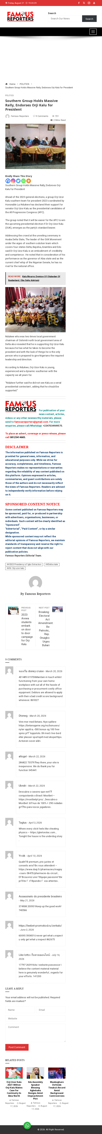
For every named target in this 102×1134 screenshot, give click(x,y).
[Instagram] (13, 181)
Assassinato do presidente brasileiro (40, 896)
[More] (28, 181)
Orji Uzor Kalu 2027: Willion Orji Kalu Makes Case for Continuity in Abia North (14, 1089)
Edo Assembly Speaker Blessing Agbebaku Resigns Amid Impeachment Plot (35, 1090)
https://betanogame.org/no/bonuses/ (39, 725)
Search (52, 13)
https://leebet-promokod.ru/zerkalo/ (40, 925)
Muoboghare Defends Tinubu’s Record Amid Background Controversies (56, 1089)
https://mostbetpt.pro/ (31, 799)
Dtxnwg (23, 715)
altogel (23, 756)
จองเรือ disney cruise (31, 671)
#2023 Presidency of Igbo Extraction (24, 564)
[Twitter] (18, 181)
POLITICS (9, 96)
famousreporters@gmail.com (31, 421)
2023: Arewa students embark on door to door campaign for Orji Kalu (27, 626)
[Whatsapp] (23, 181)
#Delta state (52, 564)
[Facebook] (8, 181)
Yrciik (22, 855)
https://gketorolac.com (42, 832)
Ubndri (22, 785)
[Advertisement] (51, 59)
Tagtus (23, 822)
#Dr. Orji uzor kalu (16, 568)
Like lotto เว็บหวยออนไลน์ (34, 955)
